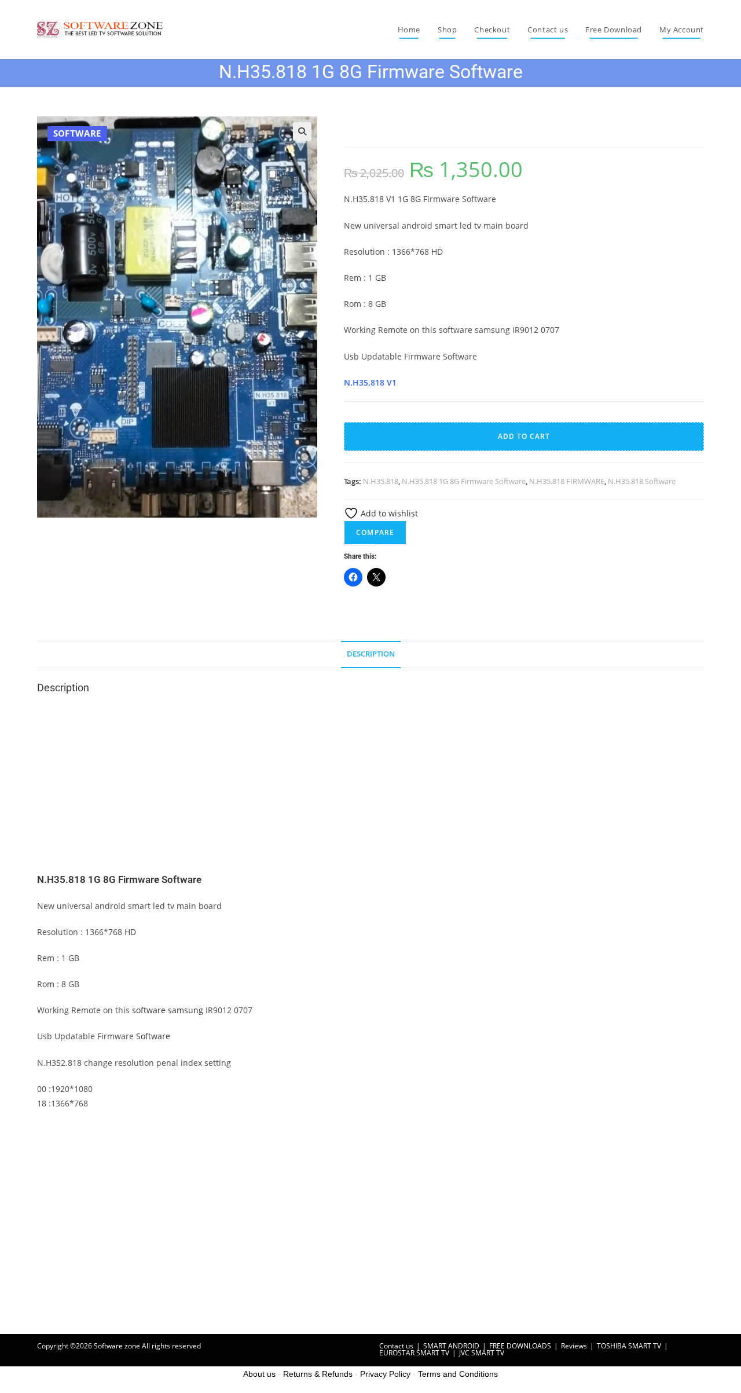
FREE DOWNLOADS (520, 1346)
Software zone (117, 1346)
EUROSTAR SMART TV (414, 1353)
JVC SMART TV (481, 1353)
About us (259, 1374)
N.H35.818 (380, 481)
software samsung (167, 1010)
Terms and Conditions (458, 1374)
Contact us (396, 1346)
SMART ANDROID (451, 1346)
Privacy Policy (385, 1374)
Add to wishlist (388, 513)
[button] (302, 131)
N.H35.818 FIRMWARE (566, 481)
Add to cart (524, 436)
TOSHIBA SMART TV (629, 1346)
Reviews (574, 1346)
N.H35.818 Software (642, 481)
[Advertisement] (370, 787)
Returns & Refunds (318, 1374)
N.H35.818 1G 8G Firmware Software (464, 481)
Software (153, 1036)
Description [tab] (371, 654)
